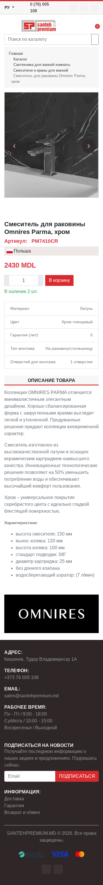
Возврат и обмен (22, 812)
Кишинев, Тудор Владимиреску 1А (40, 659)
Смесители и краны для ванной (40, 70)
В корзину (59, 280)
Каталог (20, 59)
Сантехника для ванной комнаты (41, 64)
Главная (16, 53)
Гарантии (14, 805)
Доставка (14, 798)
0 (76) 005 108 (39, 7)
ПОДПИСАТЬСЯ (77, 776)
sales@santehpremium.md (31, 695)
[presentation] (14, 146)
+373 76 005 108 (21, 677)
